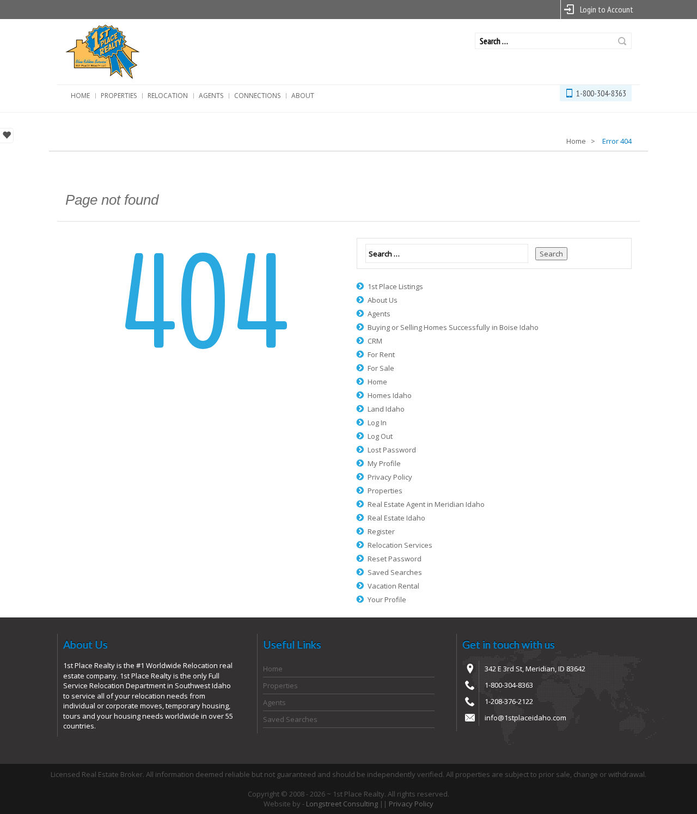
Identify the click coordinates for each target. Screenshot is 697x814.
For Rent (381, 354)
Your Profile (387, 599)
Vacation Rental (393, 586)
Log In (377, 422)
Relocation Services (400, 545)
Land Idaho (386, 409)
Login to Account (606, 9)
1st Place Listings (395, 286)
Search (622, 41)
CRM (375, 341)
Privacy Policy (390, 477)
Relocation (168, 95)
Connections (257, 95)
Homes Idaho (390, 395)
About (302, 95)
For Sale (381, 368)
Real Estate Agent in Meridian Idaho (426, 504)
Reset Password (394, 559)
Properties (119, 95)
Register (381, 531)
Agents (211, 95)
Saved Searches (395, 572)
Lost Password (392, 450)
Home (80, 95)
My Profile (384, 463)
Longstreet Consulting (342, 804)
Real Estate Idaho (396, 518)
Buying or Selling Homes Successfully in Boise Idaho (453, 327)
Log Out (380, 436)
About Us (383, 300)
